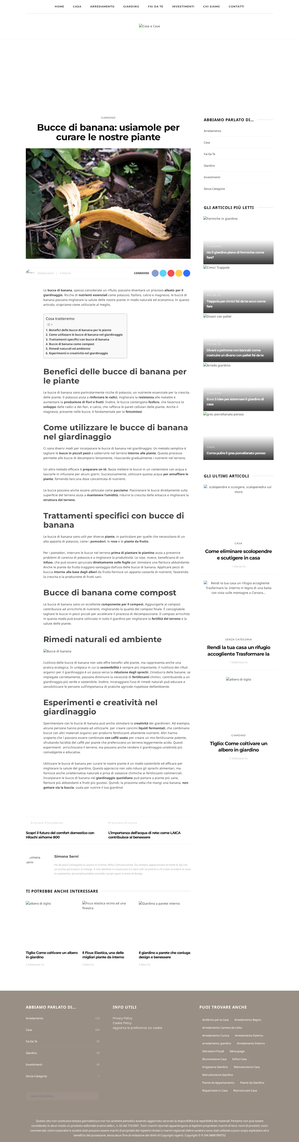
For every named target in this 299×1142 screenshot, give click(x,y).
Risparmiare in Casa (215, 1090)
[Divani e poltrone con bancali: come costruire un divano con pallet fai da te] (217, 316)
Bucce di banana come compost (71, 344)
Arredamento (102, 6)
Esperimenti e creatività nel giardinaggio (78, 353)
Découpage (237, 1051)
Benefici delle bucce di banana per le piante (80, 330)
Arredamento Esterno (249, 1035)
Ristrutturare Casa (245, 1090)
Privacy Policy (122, 1018)
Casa (77, 6)
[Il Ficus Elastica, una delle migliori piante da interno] (108, 905)
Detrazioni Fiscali (213, 1051)
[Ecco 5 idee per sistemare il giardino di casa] (216, 365)
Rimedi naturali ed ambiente (69, 349)
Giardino (131, 6)
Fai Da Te (155, 6)
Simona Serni (45, 273)
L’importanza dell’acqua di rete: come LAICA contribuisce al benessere (144, 835)
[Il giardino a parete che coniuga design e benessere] (159, 903)
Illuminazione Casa (214, 1059)
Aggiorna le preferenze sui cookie (137, 1028)
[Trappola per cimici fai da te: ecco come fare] (216, 267)
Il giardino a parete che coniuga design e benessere (164, 955)
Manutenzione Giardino (217, 1075)
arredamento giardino (216, 1043)
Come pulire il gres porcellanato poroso (236, 453)
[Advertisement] (149, 72)
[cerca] (286, 26)
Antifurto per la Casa (215, 1020)
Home (59, 6)
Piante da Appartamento (218, 1083)
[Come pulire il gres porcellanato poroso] (223, 414)
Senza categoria (214, 189)
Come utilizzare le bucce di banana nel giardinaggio (86, 335)
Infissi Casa (239, 1059)
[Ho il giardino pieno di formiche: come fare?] (220, 218)
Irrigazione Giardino (215, 1067)
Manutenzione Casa (247, 1067)
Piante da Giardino (252, 1083)
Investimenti (183, 6)
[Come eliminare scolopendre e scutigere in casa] (238, 489)
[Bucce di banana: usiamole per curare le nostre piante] (108, 203)
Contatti (236, 6)
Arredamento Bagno (247, 1020)
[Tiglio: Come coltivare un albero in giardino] (38, 903)
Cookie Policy (122, 1023)
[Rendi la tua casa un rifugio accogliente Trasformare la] (238, 588)
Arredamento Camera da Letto (222, 1028)
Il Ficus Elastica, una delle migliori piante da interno (103, 955)
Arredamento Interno (251, 1043)
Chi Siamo (211, 6)
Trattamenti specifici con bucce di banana (79, 339)
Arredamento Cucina (215, 1035)
